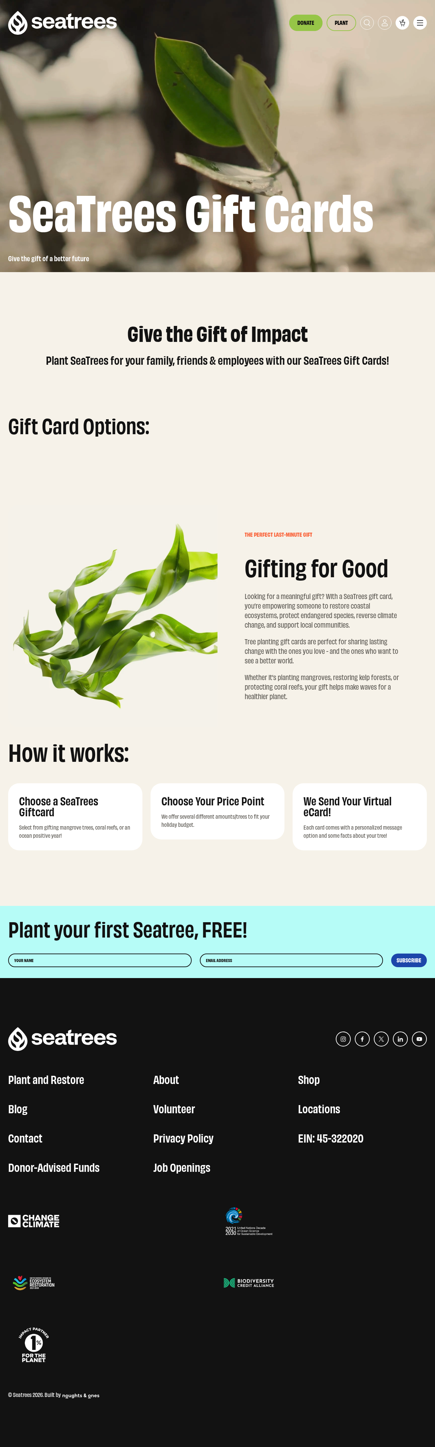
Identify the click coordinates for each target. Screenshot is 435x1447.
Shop (309, 1078)
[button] (402, 23)
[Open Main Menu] (420, 23)
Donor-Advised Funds (54, 1166)
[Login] (385, 23)
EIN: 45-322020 (331, 1136)
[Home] (62, 23)
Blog (18, 1107)
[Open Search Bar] (367, 23)
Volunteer (174, 1107)
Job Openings (181, 1166)
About (166, 1078)
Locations (319, 1107)
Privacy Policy (183, 1136)
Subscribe (409, 960)
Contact (25, 1136)
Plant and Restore (46, 1078)
